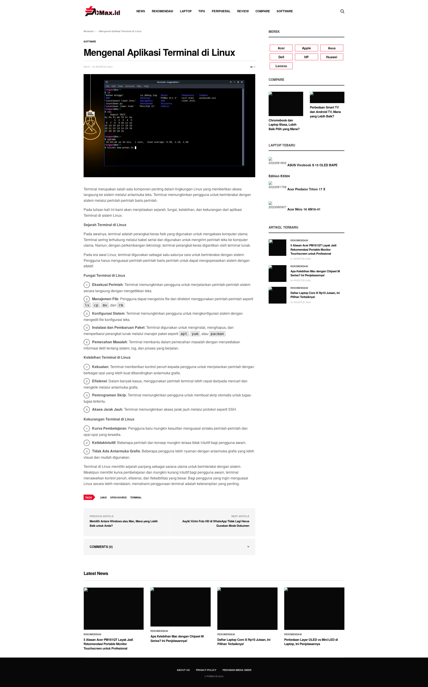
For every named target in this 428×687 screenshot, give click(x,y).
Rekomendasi (162, 11)
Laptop (186, 11)
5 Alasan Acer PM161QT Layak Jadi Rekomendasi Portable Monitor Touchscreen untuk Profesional (313, 249)
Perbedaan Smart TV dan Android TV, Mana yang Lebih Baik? (325, 111)
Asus (332, 48)
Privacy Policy (206, 670)
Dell (281, 57)
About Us (183, 670)
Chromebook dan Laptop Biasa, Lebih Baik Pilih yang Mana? (284, 124)
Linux (103, 497)
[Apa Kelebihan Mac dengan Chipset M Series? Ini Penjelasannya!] (277, 273)
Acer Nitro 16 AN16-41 (304, 209)
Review (243, 11)
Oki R (87, 66)
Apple (306, 48)
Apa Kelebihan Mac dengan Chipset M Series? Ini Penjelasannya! (315, 273)
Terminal (136, 497)
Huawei (331, 57)
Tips (201, 11)
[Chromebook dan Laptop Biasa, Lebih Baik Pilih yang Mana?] (286, 104)
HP (306, 57)
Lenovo (281, 66)
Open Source (118, 497)
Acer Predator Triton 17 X (306, 189)
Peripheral (221, 11)
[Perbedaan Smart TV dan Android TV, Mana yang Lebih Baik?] (327, 97)
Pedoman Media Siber (236, 670)
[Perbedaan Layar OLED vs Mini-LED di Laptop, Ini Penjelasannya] (314, 608)
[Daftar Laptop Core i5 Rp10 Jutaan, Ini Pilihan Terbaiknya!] (277, 295)
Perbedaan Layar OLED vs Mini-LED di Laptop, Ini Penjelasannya (311, 641)
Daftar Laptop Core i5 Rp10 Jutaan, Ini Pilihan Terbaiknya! (315, 295)
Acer (281, 48)
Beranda (88, 31)
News (140, 11)
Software (285, 11)
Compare (262, 11)
